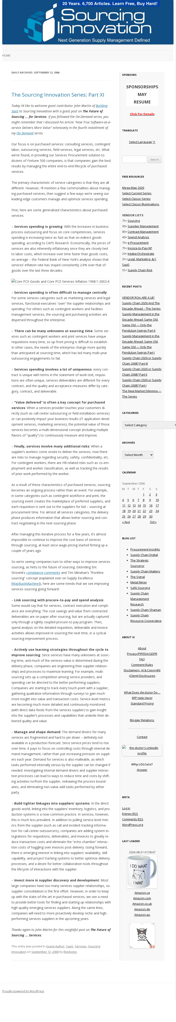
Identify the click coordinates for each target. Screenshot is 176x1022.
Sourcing (134, 221)
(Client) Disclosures (142, 676)
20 (134, 511)
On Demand (24, 133)
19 (129, 511)
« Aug (126, 522)
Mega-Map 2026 (133, 188)
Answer (142, 770)
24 (157, 511)
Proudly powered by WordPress (23, 991)
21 (139, 511)
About (142, 648)
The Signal (137, 577)
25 (123, 516)
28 (139, 516)
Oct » (153, 522)
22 (144, 511)
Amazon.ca (142, 893)
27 (134, 516)
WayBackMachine (25, 583)
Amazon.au (142, 915)
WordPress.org (132, 825)
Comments (132, 819)
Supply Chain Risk (140, 270)
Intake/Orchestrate (141, 254)
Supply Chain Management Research (139, 598)
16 (150, 505)
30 (150, 516)
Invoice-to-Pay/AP (140, 248)
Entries (130, 814)
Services (81, 946)
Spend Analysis (138, 237)
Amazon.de (142, 909)
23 (150, 511)
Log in (126, 808)
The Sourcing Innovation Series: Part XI (57, 94)
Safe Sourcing (140, 588)
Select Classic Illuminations (140, 204)
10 (157, 500)
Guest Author (55, 946)
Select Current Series (136, 193)
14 (139, 505)
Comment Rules (142, 665)
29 (144, 516)
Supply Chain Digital (144, 555)
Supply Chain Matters (145, 571)
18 (123, 511)
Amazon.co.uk (142, 904)
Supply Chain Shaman (145, 610)
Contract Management (143, 232)
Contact (142, 737)
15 (144, 505)
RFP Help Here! (142, 698)
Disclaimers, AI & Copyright (142, 670)
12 (129, 505)
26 (129, 516)
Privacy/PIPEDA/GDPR (142, 654)
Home (6, 55)
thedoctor (70, 952)
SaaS (69, 946)
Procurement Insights (145, 549)
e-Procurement (138, 243)
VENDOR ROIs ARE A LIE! (138, 297)
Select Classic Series (136, 199)
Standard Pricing (142, 703)
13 (134, 505)
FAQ (142, 659)
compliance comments (43, 572)
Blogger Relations (142, 720)
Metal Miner (138, 582)
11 (123, 505)
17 (157, 505)
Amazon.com (142, 898)
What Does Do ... (142, 692)
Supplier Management (143, 226)
